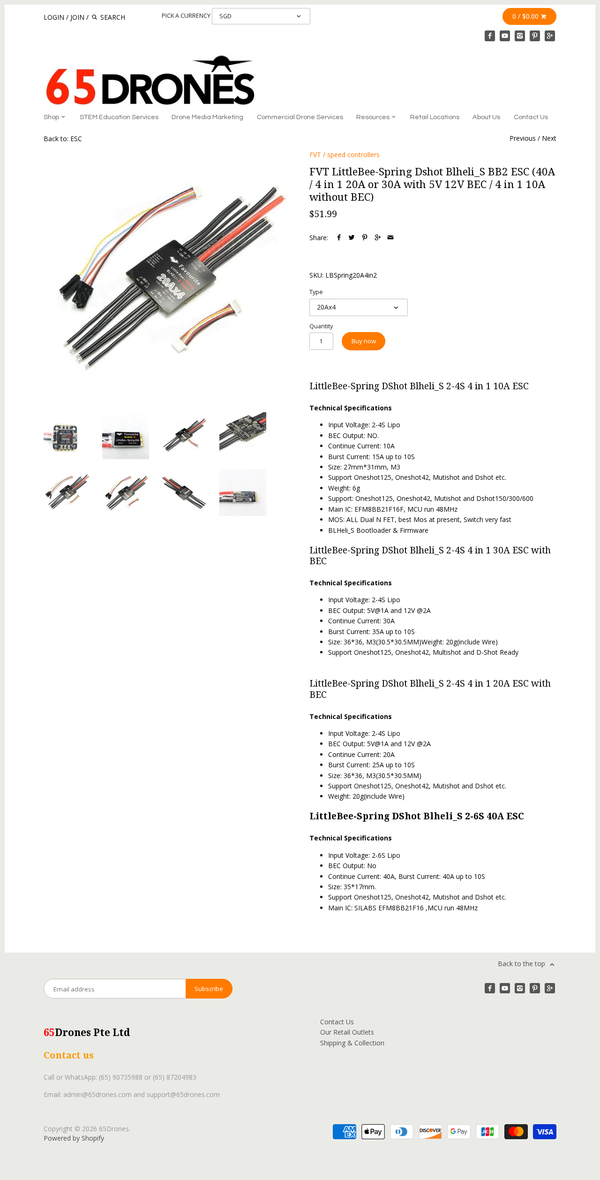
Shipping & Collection (352, 1042)
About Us (486, 117)
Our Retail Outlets (347, 1032)
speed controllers (353, 154)
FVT (315, 154)
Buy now (364, 341)
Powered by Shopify (74, 1138)
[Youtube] (505, 35)
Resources (373, 117)
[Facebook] (490, 35)
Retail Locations (434, 117)
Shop (52, 117)
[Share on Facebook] (339, 237)
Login (54, 17)
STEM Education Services (119, 117)
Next (549, 138)
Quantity (321, 326)
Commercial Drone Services (300, 117)
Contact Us (531, 117)
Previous (523, 138)
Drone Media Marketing (207, 117)
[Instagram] (520, 35)
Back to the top (522, 963)
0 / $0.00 (526, 16)
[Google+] (550, 35)
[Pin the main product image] (364, 237)
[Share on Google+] (378, 237)
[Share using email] (390, 237)
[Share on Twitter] (351, 237)
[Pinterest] (535, 35)
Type (316, 291)
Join (77, 17)
